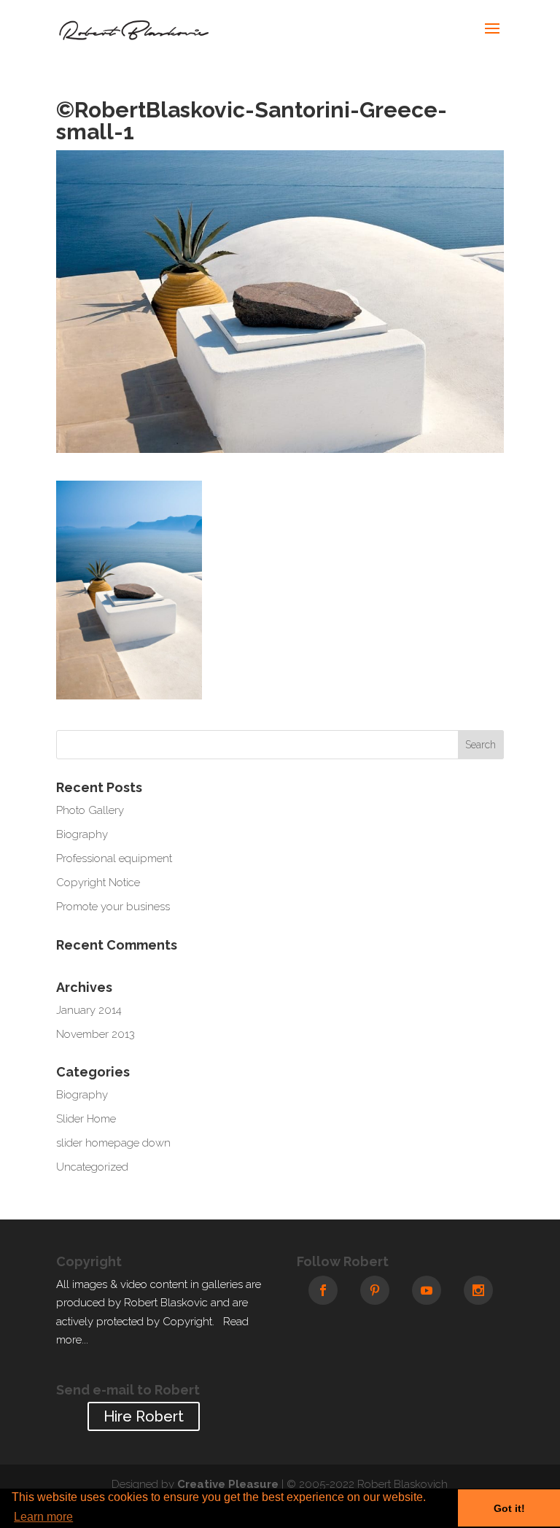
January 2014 (89, 1010)
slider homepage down (113, 1142)
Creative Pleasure (228, 1484)
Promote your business (113, 906)
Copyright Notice (98, 882)
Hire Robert (144, 1416)
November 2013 (95, 1034)
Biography (82, 834)
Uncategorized (92, 1167)
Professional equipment (114, 858)
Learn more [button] (43, 1516)
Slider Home (86, 1118)
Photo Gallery (90, 810)
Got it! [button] (509, 1508)
